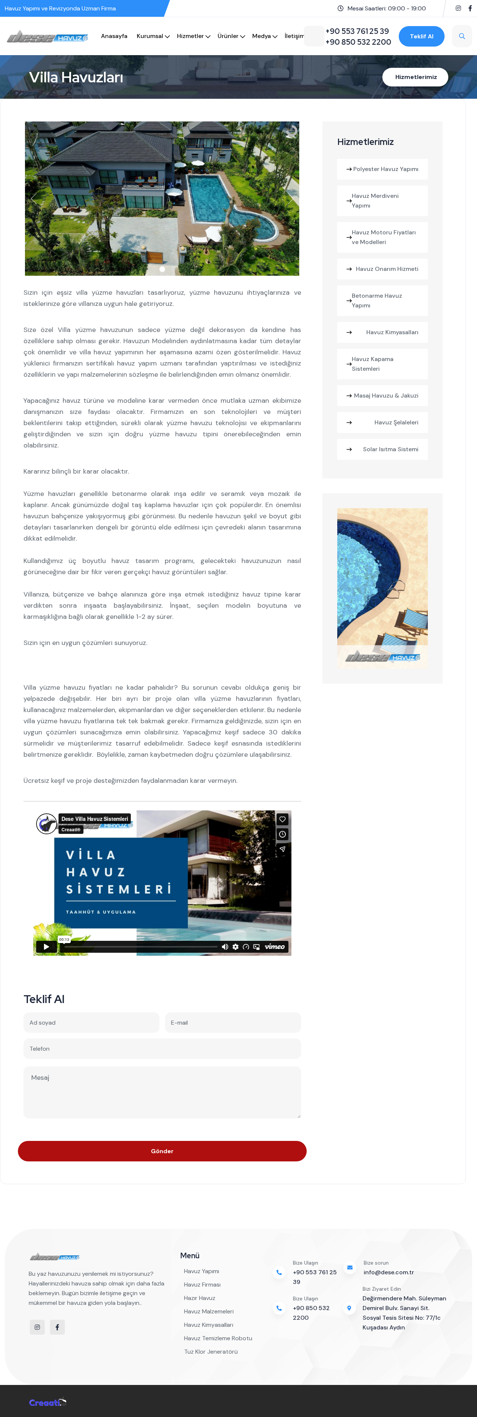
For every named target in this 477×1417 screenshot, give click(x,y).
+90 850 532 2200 (311, 1313)
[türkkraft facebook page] (470, 8)
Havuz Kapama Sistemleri (373, 364)
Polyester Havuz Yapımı (385, 169)
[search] (462, 36)
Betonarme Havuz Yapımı (377, 300)
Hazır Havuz (199, 1298)
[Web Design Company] (47, 1401)
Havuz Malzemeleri (209, 1311)
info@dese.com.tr (389, 1272)
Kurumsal (150, 36)
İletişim (295, 36)
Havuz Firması (202, 1284)
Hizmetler (190, 36)
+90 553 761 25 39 (315, 1277)
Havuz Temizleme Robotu (218, 1338)
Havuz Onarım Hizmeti (387, 269)
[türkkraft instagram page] (458, 8)
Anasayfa (114, 36)
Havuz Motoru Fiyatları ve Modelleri (384, 237)
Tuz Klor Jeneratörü (211, 1352)
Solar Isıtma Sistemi (390, 449)
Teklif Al (421, 36)
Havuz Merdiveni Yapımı (375, 200)
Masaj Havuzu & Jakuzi (386, 395)
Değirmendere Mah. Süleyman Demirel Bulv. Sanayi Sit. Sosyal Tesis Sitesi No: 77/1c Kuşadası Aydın (404, 1312)
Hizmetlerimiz (416, 77)
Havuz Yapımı (201, 1271)
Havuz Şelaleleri (396, 422)
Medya (261, 36)
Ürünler (228, 36)
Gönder (162, 1151)
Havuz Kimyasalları (392, 332)
